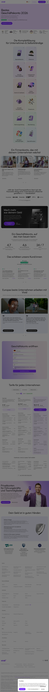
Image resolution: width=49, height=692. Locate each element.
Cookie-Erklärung (43, 686)
